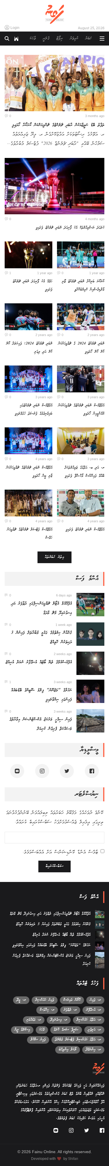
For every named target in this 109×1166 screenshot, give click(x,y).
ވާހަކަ (33, 38)
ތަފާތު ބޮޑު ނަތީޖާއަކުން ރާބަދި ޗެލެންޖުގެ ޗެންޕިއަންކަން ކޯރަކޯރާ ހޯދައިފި (58, 125)
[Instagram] (42, 771)
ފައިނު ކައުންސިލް (44, 1000)
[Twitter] (67, 771)
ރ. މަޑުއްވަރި (33, 1020)
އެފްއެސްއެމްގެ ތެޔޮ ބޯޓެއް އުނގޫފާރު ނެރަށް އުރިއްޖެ (39, 662)
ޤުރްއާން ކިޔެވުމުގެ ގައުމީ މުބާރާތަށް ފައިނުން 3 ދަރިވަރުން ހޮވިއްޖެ (53, 924)
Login (14, 28)
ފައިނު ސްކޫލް (38, 1040)
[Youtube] (17, 771)
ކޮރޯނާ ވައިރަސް (72, 1000)
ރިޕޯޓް (59, 38)
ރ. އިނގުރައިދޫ (58, 1020)
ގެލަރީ (46, 38)
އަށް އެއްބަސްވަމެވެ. (60, 852)
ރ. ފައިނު (95, 1000)
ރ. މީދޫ (21, 1000)
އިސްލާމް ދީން (22, 1030)
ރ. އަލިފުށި (94, 1030)
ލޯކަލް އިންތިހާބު (67, 1050)
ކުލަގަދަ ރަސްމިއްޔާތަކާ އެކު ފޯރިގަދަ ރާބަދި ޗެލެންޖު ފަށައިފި (70, 228)
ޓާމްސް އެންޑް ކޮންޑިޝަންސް (76, 852)
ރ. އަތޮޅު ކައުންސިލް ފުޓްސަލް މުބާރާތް (78, 1040)
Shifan (73, 1159)
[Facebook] (92, 771)
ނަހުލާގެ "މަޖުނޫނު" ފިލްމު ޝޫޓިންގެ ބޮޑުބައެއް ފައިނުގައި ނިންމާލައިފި (51, 945)
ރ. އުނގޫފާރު (93, 1010)
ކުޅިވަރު (74, 38)
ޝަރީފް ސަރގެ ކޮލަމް (66, 1030)
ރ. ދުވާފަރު (70, 1010)
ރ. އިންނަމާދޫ (93, 1050)
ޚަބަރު (88, 38)
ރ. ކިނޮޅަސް (47, 1010)
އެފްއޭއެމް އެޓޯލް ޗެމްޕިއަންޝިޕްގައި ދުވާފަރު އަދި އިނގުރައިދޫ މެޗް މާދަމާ (50, 914)
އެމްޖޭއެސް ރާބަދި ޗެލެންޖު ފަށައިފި (85, 530)
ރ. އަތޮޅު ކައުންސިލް (88, 1020)
